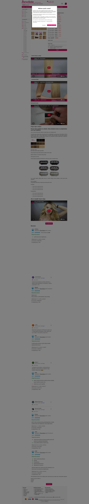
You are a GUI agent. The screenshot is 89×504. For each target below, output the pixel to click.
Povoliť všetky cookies (52, 25)
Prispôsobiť (44, 25)
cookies (51, 19)
